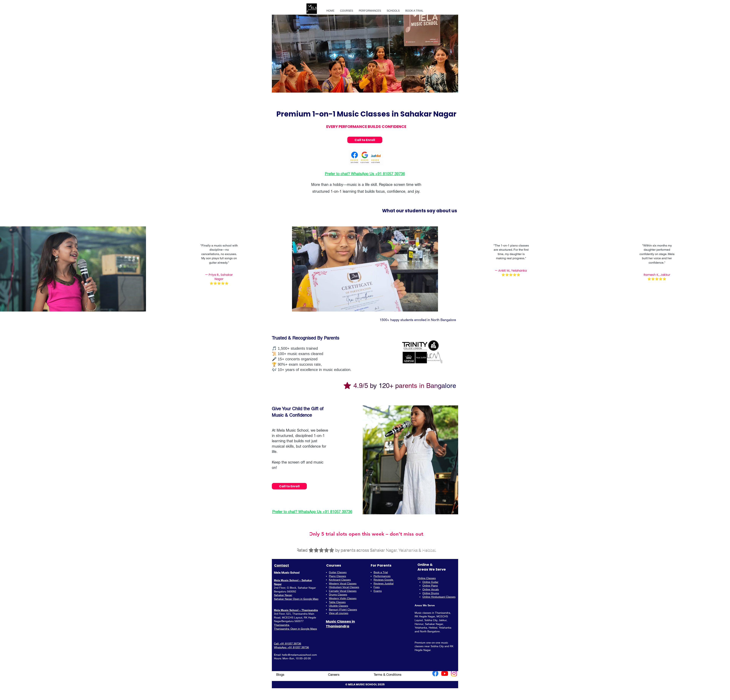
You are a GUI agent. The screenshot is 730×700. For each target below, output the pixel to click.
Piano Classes (337, 576)
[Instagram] (454, 673)
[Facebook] (435, 673)
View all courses (338, 613)
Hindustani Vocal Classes (344, 587)
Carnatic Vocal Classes (342, 590)
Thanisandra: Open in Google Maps (295, 628)
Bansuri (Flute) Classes (343, 609)
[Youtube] (445, 673)
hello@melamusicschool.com (299, 654)
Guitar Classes (338, 572)
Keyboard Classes (340, 579)
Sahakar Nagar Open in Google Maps (296, 598)
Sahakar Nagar (283, 595)
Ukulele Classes (338, 605)
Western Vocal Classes (342, 583)
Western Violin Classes (342, 598)
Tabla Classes (337, 602)
